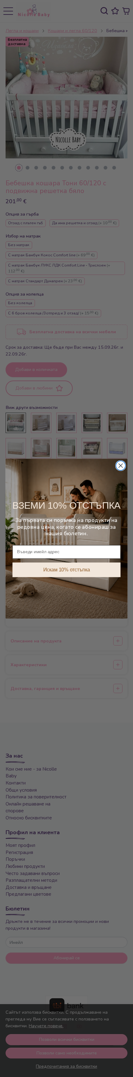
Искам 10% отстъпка (66, 570)
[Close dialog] (121, 465)
